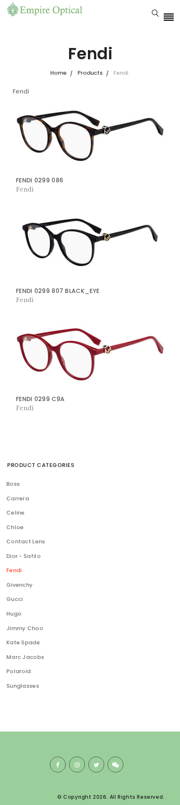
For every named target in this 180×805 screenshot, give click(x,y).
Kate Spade (23, 642)
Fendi (14, 570)
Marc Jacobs (25, 657)
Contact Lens (25, 541)
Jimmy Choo (24, 628)
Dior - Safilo (23, 556)
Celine (15, 513)
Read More (33, 189)
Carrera (17, 498)
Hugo (13, 614)
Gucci (14, 599)
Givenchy (19, 585)
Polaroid (18, 671)
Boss (13, 484)
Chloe (15, 527)
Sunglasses (22, 686)
